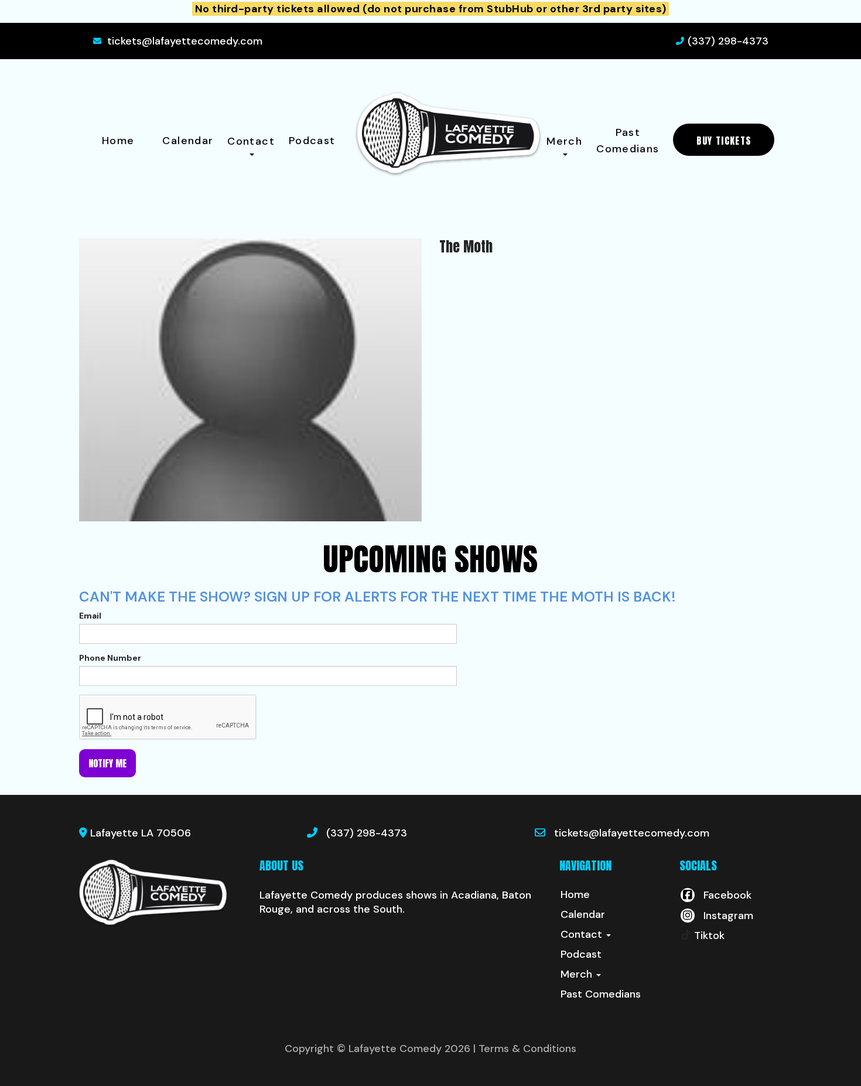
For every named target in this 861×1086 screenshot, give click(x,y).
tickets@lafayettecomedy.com (184, 41)
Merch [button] (564, 141)
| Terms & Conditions (524, 1048)
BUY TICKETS (723, 141)
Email (90, 615)
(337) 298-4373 (728, 41)
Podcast (312, 141)
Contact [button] (251, 141)
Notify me (107, 763)
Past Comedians (627, 140)
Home (118, 141)
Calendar (187, 141)
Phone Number (110, 658)
